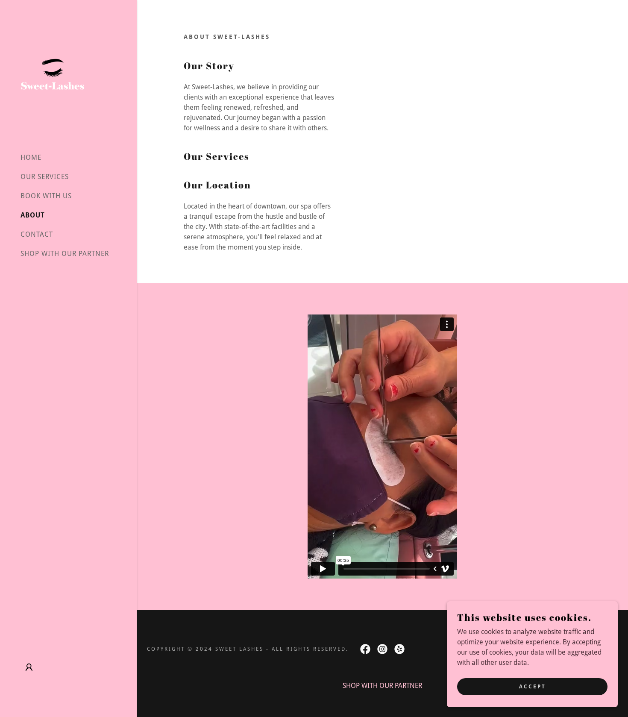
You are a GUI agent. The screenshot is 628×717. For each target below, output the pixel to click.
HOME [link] (31, 157)
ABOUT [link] (33, 215)
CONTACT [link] (37, 234)
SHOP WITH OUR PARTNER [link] (65, 254)
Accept (532, 686)
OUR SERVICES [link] (45, 177)
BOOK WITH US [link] (46, 196)
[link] (53, 72)
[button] (29, 667)
